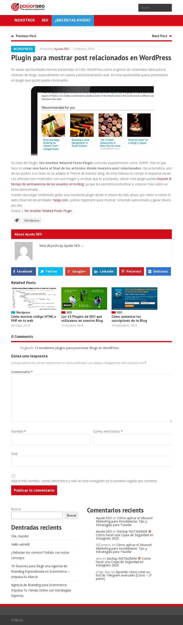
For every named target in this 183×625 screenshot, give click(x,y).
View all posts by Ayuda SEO (61, 245)
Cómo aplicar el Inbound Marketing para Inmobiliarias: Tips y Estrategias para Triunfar (124, 521)
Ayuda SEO (61, 49)
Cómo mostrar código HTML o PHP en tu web (33, 318)
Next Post (159, 36)
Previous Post (26, 36)
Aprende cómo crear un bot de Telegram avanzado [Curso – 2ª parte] (124, 575)
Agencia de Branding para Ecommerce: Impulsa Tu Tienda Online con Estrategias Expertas (41, 590)
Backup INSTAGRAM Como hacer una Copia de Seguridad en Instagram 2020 (124, 534)
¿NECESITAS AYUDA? (73, 20)
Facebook (24, 271)
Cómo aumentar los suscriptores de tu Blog (129, 318)
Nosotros (25, 20)
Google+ (79, 271)
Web (14, 454)
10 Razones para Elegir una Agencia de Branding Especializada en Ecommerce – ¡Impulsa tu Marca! (40, 571)
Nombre (18, 431)
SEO (45, 20)
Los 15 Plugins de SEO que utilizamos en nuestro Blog (82, 318)
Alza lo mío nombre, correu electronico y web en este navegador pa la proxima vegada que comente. (84, 481)
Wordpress (23, 49)
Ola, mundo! (20, 536)
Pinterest (133, 271)
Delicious (160, 271)
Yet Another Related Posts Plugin (48, 211)
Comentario (22, 372)
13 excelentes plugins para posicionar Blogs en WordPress (77, 348)
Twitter (51, 271)
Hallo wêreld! (20, 544)
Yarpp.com (60, 200)
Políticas (17, 620)
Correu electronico (108, 431)
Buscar (16, 509)
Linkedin (107, 271)
